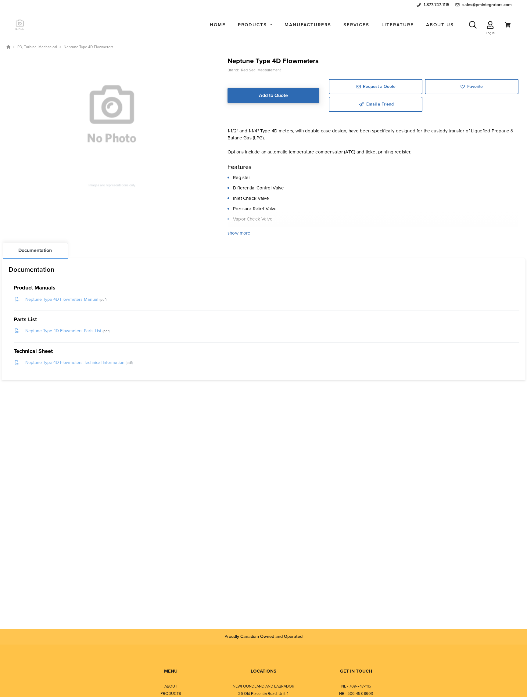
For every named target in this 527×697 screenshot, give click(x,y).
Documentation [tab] (35, 250)
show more (239, 233)
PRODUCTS (170, 693)
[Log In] (490, 25)
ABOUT (170, 686)
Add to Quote (273, 95)
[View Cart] (507, 25)
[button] (255, 25)
